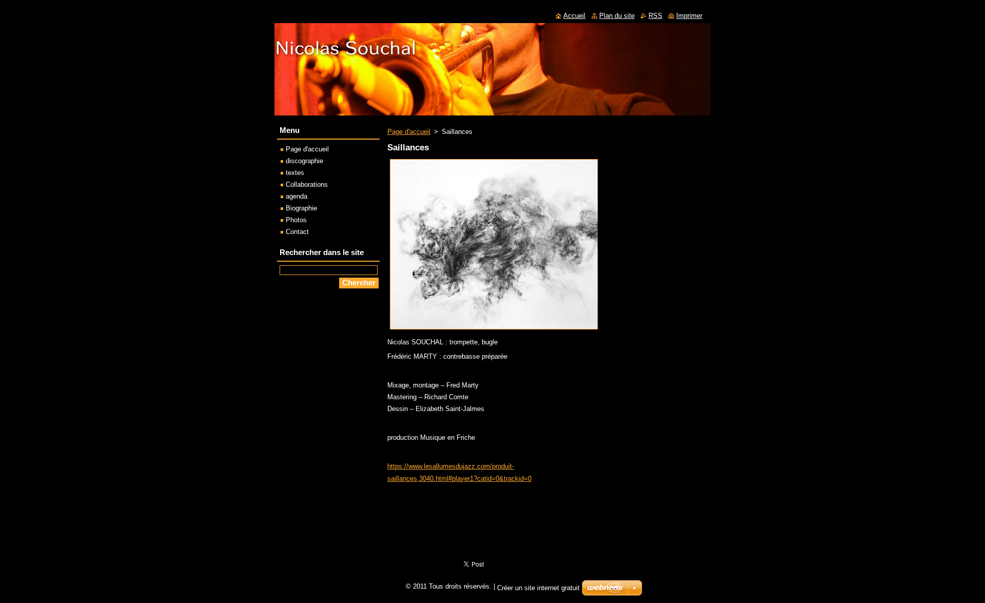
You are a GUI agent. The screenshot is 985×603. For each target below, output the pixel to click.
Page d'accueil (408, 131)
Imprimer (689, 16)
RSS (655, 16)
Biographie (301, 208)
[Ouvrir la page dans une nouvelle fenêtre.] (505, 330)
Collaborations (307, 184)
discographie (304, 161)
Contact (297, 232)
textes (295, 173)
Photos (296, 220)
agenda (296, 196)
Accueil (574, 16)
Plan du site (617, 16)
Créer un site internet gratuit (538, 588)
